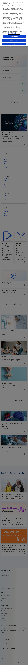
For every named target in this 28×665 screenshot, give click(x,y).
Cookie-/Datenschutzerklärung (14, 33)
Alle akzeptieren (14, 44)
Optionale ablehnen (14, 40)
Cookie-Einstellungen (14, 36)
